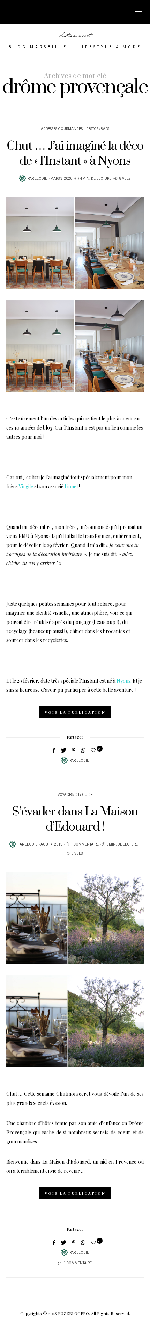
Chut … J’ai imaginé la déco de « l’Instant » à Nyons (75, 153)
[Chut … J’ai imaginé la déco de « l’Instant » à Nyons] (75, 243)
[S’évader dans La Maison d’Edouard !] (75, 918)
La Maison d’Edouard (66, 1161)
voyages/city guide (75, 794)
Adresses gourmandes (62, 129)
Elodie (41, 178)
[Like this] (94, 750)
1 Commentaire (84, 844)
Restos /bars (97, 129)
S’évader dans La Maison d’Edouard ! (75, 819)
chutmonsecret (75, 35)
